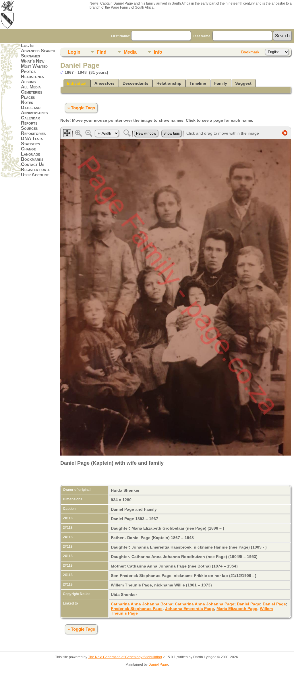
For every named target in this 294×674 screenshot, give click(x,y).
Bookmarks (32, 159)
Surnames (30, 55)
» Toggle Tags (81, 108)
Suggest (243, 83)
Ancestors (104, 83)
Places (28, 97)
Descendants (135, 83)
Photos (28, 71)
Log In (27, 45)
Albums (28, 81)
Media (130, 52)
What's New (32, 61)
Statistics (30, 143)
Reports (29, 123)
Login (74, 52)
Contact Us (32, 164)
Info (158, 52)
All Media (31, 86)
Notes (27, 102)
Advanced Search (38, 50)
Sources (29, 128)
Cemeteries (31, 92)
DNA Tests (32, 138)
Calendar (30, 117)
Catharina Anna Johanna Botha (141, 604)
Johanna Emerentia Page (189, 608)
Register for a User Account (35, 172)
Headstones (32, 76)
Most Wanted (34, 66)
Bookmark (250, 52)
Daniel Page (248, 604)
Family (220, 83)
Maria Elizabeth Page (236, 608)
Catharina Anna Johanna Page (204, 604)
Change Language (30, 151)
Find (102, 52)
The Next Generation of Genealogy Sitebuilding (125, 657)
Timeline (197, 83)
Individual (76, 83)
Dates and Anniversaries (34, 110)
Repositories (33, 133)
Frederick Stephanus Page (137, 608)
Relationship (168, 83)
